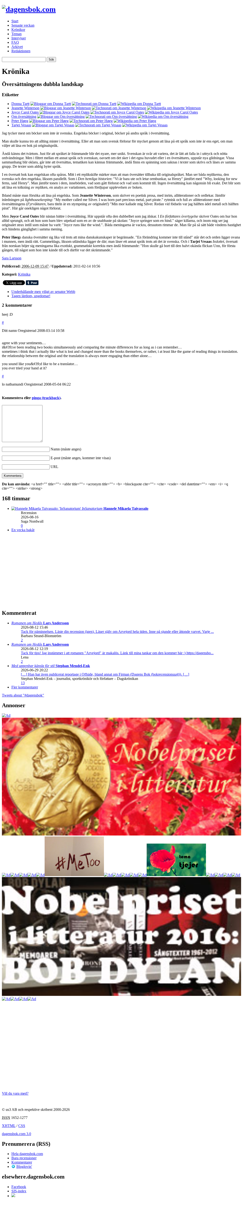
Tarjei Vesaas (21, 125)
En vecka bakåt (22, 530)
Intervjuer (18, 38)
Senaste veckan (22, 25)
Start (14, 21)
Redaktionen (20, 51)
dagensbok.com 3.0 (16, 1134)
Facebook (18, 1187)
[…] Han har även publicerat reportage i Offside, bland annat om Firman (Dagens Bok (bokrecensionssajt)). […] (105, 674)
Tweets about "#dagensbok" (23, 695)
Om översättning (23, 117)
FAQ (15, 42)
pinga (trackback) (46, 398)
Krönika (24, 274)
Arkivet (17, 47)
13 (23, 683)
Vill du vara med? (15, 1093)
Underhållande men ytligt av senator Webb (43, 292)
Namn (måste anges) (66, 449)
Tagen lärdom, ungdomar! (30, 296)
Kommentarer (21, 1162)
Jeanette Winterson (25, 108)
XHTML (8, 1126)
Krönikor (18, 30)
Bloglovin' (24, 1167)
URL (54, 467)
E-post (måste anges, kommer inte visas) (81, 458)
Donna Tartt (20, 104)
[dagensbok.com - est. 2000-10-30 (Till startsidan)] (29, 9)
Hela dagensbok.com (27, 1154)
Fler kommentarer (24, 687)
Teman (16, 34)
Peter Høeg (19, 121)
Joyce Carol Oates (25, 112)
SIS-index (18, 1191)
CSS (21, 1126)
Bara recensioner (24, 1158)
